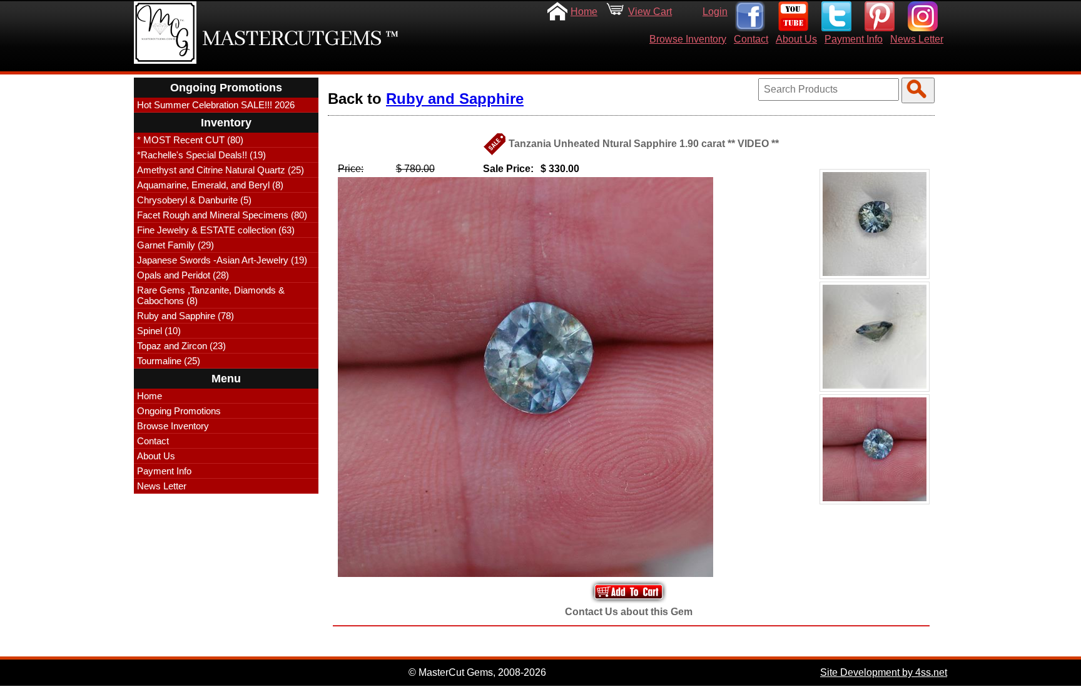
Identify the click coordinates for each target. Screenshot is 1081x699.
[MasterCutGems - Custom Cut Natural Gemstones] (165, 32)
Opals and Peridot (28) (183, 275)
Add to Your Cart (628, 591)
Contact (751, 39)
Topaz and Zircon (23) (181, 345)
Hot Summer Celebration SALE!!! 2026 (216, 104)
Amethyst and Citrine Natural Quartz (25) (220, 170)
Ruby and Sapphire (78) (185, 315)
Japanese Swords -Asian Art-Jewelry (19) (222, 260)
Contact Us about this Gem (629, 611)
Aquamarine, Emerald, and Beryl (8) (210, 185)
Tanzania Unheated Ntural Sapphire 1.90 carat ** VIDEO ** (644, 143)
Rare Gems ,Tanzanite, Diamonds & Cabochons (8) (211, 295)
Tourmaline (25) (168, 360)
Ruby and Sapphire (455, 98)
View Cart (650, 11)
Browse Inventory (687, 39)
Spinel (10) (159, 330)
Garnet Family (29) (175, 245)
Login (715, 11)
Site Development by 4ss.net (883, 672)
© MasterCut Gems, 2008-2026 (477, 672)
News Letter (916, 39)
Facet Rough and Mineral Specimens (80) (222, 215)
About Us (796, 39)
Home (584, 11)
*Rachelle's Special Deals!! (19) (201, 155)
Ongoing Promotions (179, 411)
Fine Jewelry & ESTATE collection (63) (216, 230)
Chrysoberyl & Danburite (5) (194, 200)
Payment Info (854, 39)
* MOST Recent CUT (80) (190, 140)
